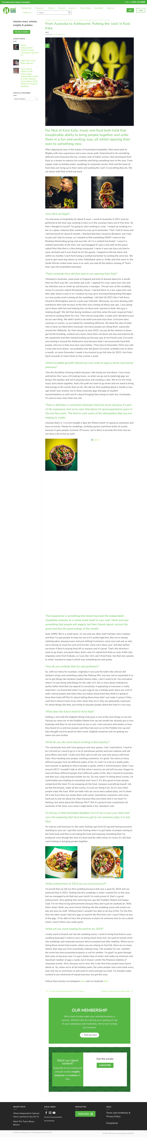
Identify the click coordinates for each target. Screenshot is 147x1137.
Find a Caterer (85, 8)
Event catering (68, 20)
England (60, 20)
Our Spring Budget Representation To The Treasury (66, 991)
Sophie (63, 34)
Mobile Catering (83, 20)
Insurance (72, 8)
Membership (26, 8)
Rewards (61, 8)
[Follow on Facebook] (46, 1113)
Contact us (27, 12)
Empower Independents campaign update (115, 991)
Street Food (93, 20)
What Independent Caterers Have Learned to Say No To (29, 50)
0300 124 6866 (138, 2)
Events (76, 20)
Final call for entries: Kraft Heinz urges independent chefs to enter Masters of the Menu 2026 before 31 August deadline (29, 78)
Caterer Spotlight (51, 20)
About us (110, 8)
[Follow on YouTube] (54, 1113)
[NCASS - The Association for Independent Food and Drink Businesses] (10, 10)
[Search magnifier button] (69, 12)
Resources (39, 8)
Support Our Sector (103, 20)
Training (51, 8)
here (83, 981)
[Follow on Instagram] (50, 1113)
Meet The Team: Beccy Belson (28, 62)
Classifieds (98, 8)
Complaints (112, 1123)
